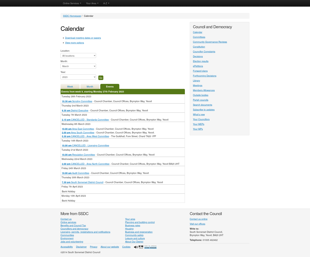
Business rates (132, 225)
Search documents (202, 104)
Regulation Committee (78, 154)
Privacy (93, 246)
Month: (64, 61)
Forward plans (200, 70)
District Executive (75, 110)
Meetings (197, 85)
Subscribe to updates (204, 109)
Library (196, 80)
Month (90, 86)
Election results (200, 61)
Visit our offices (197, 223)
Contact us (66, 219)
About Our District (134, 241)
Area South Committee (78, 132)
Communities (67, 235)
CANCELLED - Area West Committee (85, 136)
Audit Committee (75, 173)
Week (70, 86)
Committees (199, 37)
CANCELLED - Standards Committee (85, 119)
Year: (63, 72)
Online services (68, 222)
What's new (199, 114)
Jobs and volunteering (72, 241)
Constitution (199, 46)
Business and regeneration (139, 231)
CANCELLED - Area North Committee (85, 163)
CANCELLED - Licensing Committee (85, 145)
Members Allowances (204, 90)
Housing (129, 228)
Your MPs (198, 129)
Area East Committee (78, 128)
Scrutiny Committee (77, 101)
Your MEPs (198, 124)
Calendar (197, 32)
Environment (67, 238)
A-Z (105, 3)
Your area (130, 219)
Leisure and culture (135, 238)
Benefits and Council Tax (73, 225)
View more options (74, 42)
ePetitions (198, 66)
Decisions (198, 56)
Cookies (126, 246)
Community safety (134, 235)
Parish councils (200, 99)
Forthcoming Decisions (204, 75)
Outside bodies (200, 95)
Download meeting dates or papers (83, 37)
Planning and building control (140, 222)
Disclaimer (81, 246)
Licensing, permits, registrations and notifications (85, 231)
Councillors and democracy (74, 228)
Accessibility (67, 246)
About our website (110, 246)
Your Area (91, 3)
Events (110, 86)
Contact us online (198, 219)
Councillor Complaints (204, 51)
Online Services (71, 3)
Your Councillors (201, 119)
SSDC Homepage (72, 15)
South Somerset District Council (82, 182)
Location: (65, 50)
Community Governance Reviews (210, 41)
